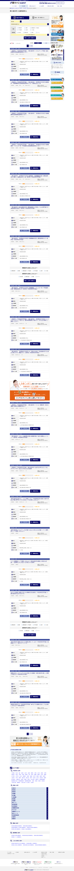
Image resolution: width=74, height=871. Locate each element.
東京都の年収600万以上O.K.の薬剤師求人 (18, 843)
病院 (26, 27)
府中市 (34, 776)
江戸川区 (13, 776)
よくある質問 (35, 852)
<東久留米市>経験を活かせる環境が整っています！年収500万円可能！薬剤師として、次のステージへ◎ (30, 642)
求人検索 (24, 8)
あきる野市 (33, 779)
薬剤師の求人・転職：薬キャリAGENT (16, 8)
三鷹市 (28, 776)
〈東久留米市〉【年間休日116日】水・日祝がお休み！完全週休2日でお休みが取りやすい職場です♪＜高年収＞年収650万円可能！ (30, 352)
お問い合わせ (40, 867)
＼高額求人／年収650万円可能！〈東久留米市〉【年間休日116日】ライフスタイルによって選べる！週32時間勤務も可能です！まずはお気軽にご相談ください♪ (30, 320)
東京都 (28, 8)
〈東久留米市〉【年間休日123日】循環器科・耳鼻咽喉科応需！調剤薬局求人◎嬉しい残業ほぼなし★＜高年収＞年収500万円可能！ (29, 176)
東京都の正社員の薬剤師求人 (16, 835)
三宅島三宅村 (13, 782)
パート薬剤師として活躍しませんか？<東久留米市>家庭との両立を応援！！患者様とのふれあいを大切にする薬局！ (29, 562)
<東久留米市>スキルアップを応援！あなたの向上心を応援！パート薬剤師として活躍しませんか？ (29, 530)
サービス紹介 (9, 852)
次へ (32, 45)
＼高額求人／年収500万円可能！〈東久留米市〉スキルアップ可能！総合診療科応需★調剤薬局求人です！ (29, 51)
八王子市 (17, 776)
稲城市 (25, 779)
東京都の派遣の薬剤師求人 (38, 835)
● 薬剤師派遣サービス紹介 (10, 853)
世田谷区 (13, 774)
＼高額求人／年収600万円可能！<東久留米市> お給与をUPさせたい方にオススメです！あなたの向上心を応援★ (29, 468)
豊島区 (26, 774)
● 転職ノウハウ (43, 857)
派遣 (32, 32)
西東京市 (37, 779)
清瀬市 (45, 777)
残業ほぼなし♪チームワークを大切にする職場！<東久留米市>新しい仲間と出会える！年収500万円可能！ (30, 673)
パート (38, 32)
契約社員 (26, 32)
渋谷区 (16, 774)
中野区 (20, 774)
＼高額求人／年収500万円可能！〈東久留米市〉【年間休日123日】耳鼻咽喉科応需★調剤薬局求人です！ (30, 114)
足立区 (42, 774)
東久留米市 (13, 779)
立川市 (21, 776)
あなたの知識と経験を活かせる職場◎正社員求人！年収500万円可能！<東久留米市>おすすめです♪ (29, 593)
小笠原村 (32, 782)
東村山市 (23, 777)
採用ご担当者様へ (45, 867)
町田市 (44, 776)
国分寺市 (27, 777)
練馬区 (38, 774)
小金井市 (13, 777)
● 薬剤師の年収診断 (44, 853)
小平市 (16, 777)
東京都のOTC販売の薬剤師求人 (32, 827)
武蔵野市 (24, 776)
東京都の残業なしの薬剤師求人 (31, 843)
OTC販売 (20, 29)
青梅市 (31, 776)
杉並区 (23, 774)
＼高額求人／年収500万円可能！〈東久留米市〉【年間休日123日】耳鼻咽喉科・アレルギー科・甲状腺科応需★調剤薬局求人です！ (30, 145)
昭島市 (38, 776)
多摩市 (22, 779)
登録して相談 (52, 852)
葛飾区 (45, 774)
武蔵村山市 (18, 779)
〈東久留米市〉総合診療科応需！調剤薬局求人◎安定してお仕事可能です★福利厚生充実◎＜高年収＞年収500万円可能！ (30, 207)
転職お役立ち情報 (44, 852)
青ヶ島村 (28, 782)
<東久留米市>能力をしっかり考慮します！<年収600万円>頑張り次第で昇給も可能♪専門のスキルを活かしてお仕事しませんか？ (30, 499)
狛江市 (38, 777)
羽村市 (29, 779)
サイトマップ (22, 867)
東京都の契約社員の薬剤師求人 (27, 835)
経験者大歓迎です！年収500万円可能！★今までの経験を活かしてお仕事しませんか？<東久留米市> (29, 705)
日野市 (20, 777)
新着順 (38, 43)
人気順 (46, 43)
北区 (29, 774)
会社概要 (51, 867)
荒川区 (32, 774)
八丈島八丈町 (23, 782)
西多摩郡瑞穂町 (42, 779)
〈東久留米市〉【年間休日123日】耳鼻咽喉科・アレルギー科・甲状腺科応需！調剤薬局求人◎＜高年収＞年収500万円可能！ (29, 288)
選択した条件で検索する (29, 37)
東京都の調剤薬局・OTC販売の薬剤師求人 (18, 827)
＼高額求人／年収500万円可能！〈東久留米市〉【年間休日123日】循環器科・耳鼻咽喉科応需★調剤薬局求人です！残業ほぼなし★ (30, 82)
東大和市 (41, 777)
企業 (27, 29)
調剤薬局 (20, 27)
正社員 (19, 32)
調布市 (41, 776)
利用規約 (27, 867)
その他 (32, 29)
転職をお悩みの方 (27, 852)
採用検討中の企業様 (61, 852)
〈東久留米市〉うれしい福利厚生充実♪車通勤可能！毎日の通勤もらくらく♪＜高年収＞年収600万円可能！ (29, 437)
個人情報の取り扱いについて (33, 867)
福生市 (34, 777)
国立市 (31, 777)
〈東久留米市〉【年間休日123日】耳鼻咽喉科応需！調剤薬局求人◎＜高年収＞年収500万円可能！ (29, 239)
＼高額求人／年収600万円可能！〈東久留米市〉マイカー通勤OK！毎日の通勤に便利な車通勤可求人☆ (30, 405)
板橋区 (35, 774)
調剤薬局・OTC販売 (35, 27)
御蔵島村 (18, 782)
